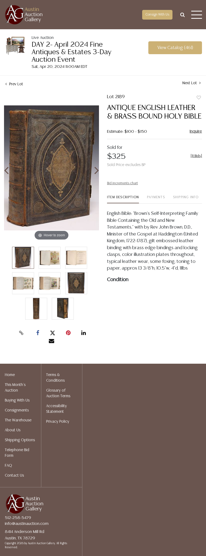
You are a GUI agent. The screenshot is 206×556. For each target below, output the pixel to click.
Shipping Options (20, 440)
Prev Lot (15, 84)
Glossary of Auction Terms (58, 393)
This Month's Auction (15, 387)
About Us (12, 430)
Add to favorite (199, 98)
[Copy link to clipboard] (21, 333)
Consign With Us (157, 14)
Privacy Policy (57, 422)
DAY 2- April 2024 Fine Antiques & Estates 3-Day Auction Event (71, 52)
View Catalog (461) (175, 48)
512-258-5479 (18, 518)
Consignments (17, 410)
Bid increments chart (122, 183)
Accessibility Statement (56, 409)
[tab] (123, 199)
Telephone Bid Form (17, 453)
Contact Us (14, 475)
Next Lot (190, 83)
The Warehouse (18, 420)
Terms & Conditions (55, 377)
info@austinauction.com (27, 524)
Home (10, 375)
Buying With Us (17, 400)
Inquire (196, 131)
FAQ (8, 465)
